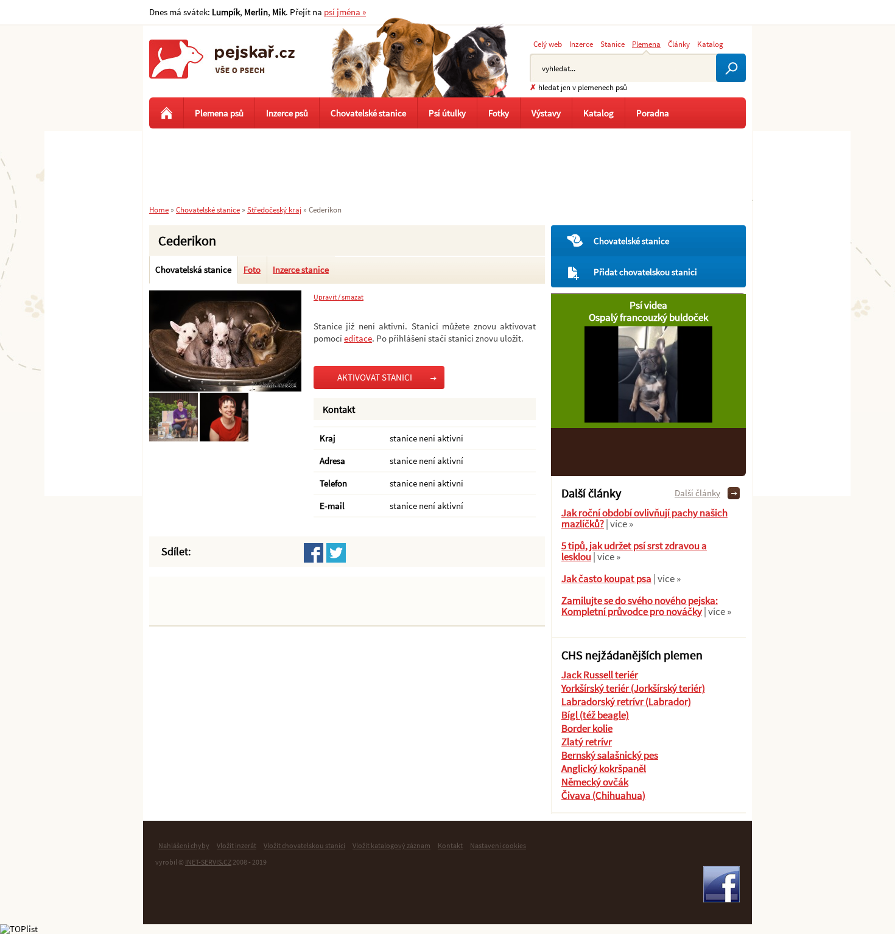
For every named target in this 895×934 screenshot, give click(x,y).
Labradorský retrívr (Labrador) (626, 701)
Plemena (646, 44)
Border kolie (586, 728)
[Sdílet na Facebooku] (313, 553)
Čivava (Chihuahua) (603, 795)
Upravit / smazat (338, 297)
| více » (618, 523)
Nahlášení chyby (183, 845)
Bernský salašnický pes (609, 755)
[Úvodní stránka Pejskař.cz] (166, 112)
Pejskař (222, 70)
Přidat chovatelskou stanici (645, 272)
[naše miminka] (225, 388)
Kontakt (450, 845)
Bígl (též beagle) (595, 715)
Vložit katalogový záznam (391, 845)
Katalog (710, 44)
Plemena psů (219, 113)
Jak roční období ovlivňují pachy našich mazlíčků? (644, 518)
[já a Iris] (236, 438)
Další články (697, 493)
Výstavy (546, 113)
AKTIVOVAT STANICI (374, 377)
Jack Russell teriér (599, 674)
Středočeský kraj (274, 209)
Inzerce (581, 44)
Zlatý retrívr (586, 741)
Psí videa (648, 305)
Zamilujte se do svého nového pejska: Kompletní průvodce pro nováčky (639, 606)
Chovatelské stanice (631, 241)
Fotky (498, 113)
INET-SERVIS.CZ (208, 861)
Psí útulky (447, 113)
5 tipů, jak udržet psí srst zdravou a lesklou (634, 551)
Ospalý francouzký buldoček (648, 317)
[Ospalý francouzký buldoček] (648, 419)
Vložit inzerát (236, 845)
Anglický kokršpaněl (603, 768)
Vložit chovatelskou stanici (304, 845)
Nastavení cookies (498, 845)
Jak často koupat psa (606, 578)
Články (679, 44)
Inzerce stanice (301, 269)
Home (159, 209)
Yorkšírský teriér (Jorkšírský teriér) (633, 688)
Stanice (612, 44)
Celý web (547, 44)
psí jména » (345, 12)
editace (358, 338)
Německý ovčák (594, 781)
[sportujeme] (182, 438)
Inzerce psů (287, 113)
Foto (252, 269)
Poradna (652, 113)
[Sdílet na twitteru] (336, 553)
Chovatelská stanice (193, 269)
